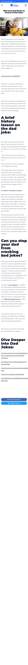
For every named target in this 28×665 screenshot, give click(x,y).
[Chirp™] (14, 5)
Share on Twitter (15, 403)
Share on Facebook (15, 399)
